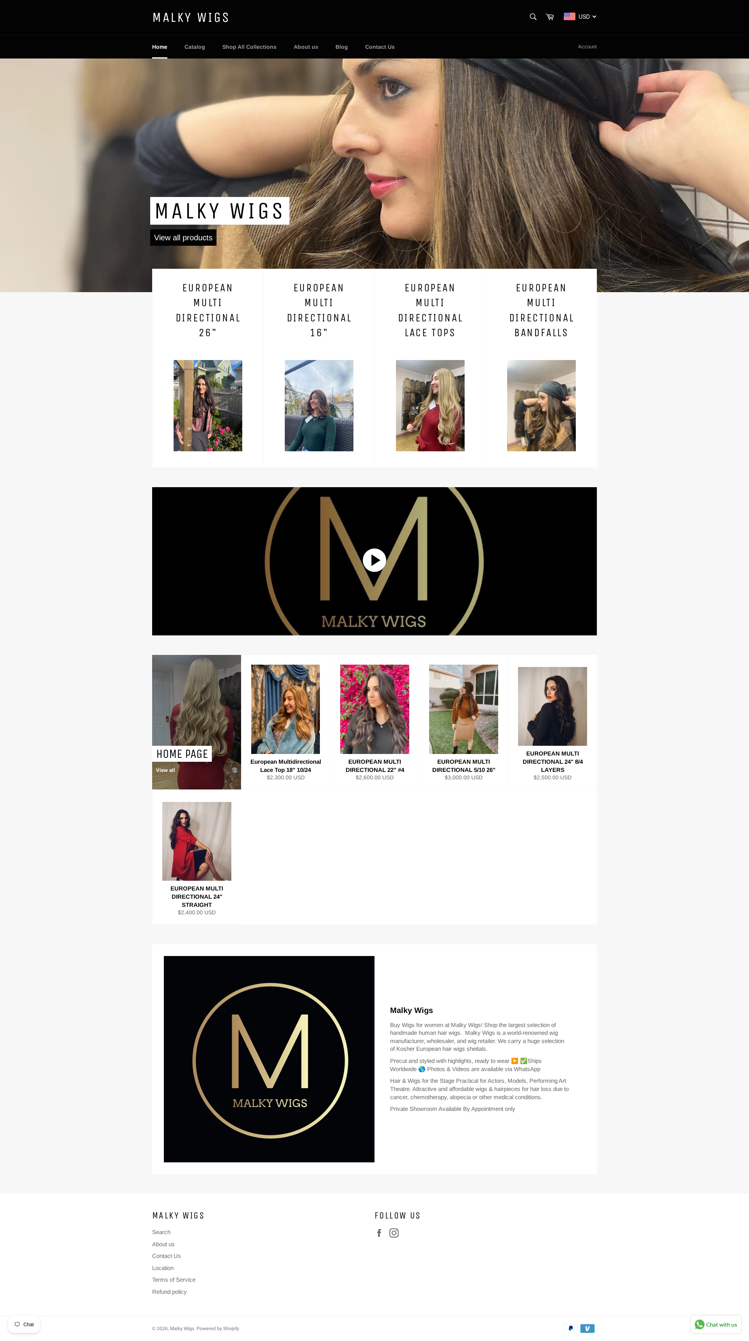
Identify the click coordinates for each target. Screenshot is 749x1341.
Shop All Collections (249, 47)
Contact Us (380, 47)
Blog (341, 47)
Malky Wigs (191, 17)
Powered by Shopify (218, 1328)
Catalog (195, 47)
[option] (374, 175)
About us (306, 47)
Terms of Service (173, 1279)
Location (163, 1268)
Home (159, 47)
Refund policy (169, 1291)
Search (161, 1232)
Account (587, 47)
